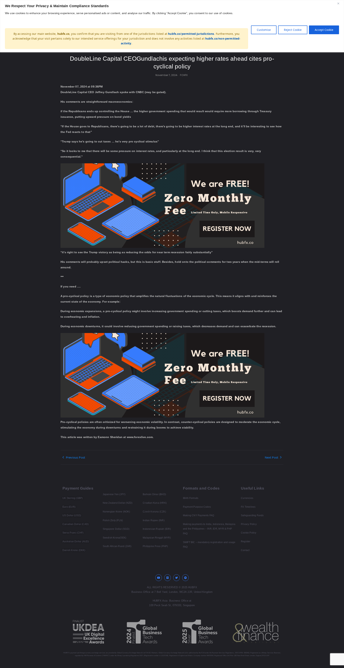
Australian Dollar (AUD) (76, 541)
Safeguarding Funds (252, 515)
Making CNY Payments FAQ (198, 515)
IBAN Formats (190, 498)
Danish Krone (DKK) (74, 550)
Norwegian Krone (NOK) (116, 511)
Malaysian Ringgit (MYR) (157, 537)
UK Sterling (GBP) (73, 498)
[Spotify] (185, 577)
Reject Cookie (293, 30)
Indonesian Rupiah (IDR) (157, 529)
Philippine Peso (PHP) (155, 546)
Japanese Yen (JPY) (114, 494)
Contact (245, 550)
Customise (264, 30)
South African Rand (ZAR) (117, 546)
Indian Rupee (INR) (154, 520)
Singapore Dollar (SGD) (116, 529)
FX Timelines (248, 506)
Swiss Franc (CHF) (73, 532)
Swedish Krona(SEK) (114, 537)
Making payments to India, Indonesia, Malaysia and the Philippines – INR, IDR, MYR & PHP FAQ (209, 529)
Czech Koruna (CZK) (154, 511)
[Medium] (167, 577)
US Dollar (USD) (72, 515)
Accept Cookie (324, 30)
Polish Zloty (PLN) (113, 520)
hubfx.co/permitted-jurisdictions (191, 34)
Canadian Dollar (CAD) (76, 524)
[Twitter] (176, 577)
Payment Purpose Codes (197, 506)
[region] (172, 26)
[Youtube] (158, 577)
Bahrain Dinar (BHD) (154, 494)
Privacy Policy (249, 524)
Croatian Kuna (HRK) (155, 502)
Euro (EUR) (69, 506)
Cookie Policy (248, 532)
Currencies (247, 498)
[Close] (339, 3)
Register (245, 541)
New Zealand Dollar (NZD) (118, 502)
